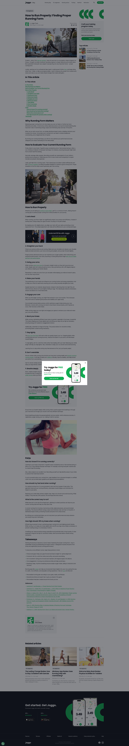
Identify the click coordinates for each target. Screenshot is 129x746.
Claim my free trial (54, 378)
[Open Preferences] (3, 743)
